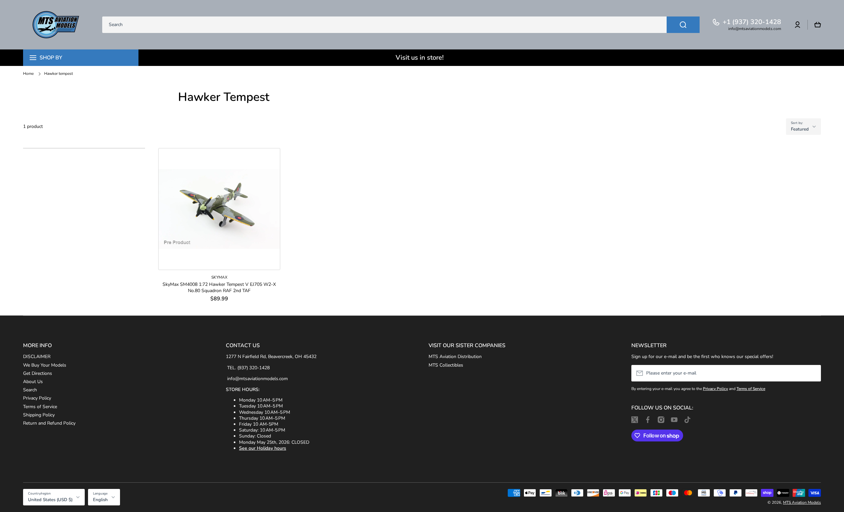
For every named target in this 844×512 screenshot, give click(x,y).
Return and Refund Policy (49, 423)
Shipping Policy (39, 415)
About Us (33, 381)
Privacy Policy (37, 398)
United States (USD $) (50, 500)
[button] (817, 24)
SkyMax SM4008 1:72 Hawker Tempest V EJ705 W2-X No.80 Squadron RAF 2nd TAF (219, 287)
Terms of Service (40, 407)
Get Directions (37, 373)
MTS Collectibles (446, 365)
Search (30, 390)
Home (28, 73)
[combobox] (401, 24)
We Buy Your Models (44, 365)
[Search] (683, 24)
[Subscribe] (812, 373)
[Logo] (56, 24)
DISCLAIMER (36, 356)
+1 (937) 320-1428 (752, 22)
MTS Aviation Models (802, 502)
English (100, 500)
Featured (800, 129)
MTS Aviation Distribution (455, 356)
